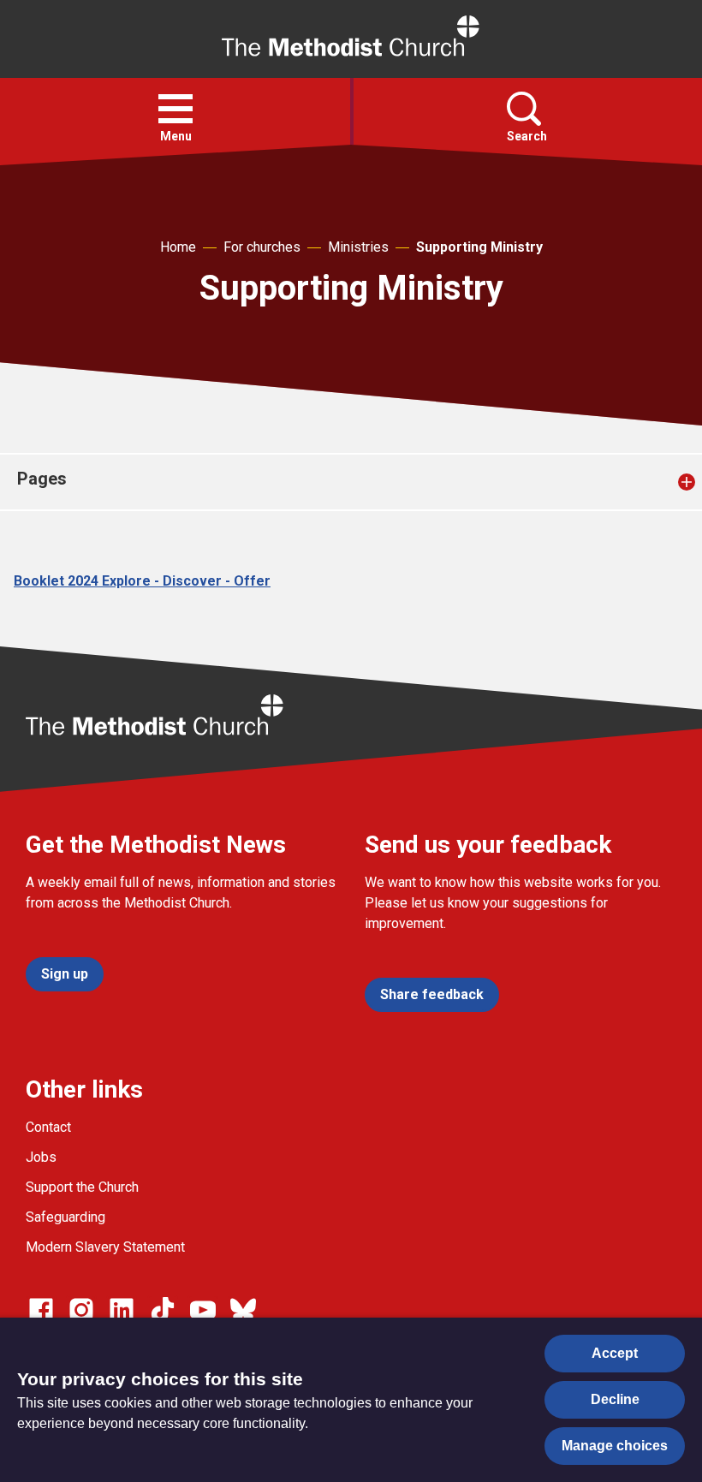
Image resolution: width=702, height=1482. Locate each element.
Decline (615, 1399)
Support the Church (82, 1187)
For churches (261, 247)
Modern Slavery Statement (105, 1247)
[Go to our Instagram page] (81, 1310)
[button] (175, 109)
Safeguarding (65, 1217)
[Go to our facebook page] (41, 1310)
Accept (615, 1353)
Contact (48, 1127)
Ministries (358, 247)
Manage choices (615, 1445)
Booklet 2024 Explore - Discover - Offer (142, 581)
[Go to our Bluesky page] (243, 1310)
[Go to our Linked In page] (121, 1310)
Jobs (41, 1157)
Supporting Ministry (479, 247)
